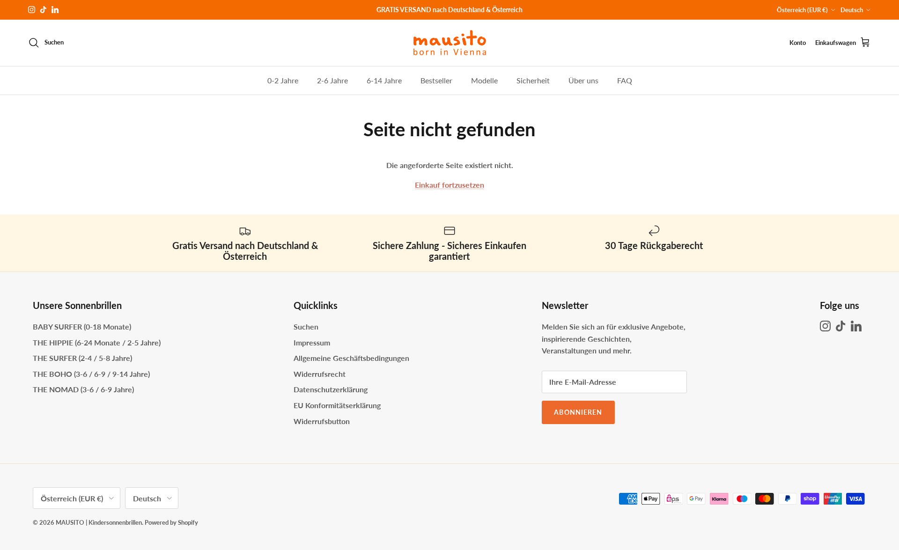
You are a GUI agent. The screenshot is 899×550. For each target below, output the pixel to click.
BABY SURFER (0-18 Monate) (82, 326)
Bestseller (436, 79)
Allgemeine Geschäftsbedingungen (351, 357)
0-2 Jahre (282, 79)
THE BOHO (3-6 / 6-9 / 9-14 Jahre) (91, 373)
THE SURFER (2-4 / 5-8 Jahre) (82, 357)
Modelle (484, 79)
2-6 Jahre (332, 79)
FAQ (624, 79)
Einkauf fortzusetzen (449, 184)
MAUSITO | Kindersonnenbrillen (99, 522)
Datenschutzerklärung (331, 389)
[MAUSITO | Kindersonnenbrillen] (449, 43)
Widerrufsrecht (320, 373)
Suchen (306, 326)
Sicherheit (533, 79)
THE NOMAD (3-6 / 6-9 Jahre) (83, 389)
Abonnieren (578, 412)
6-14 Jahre (384, 79)
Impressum (312, 342)
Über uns (583, 79)
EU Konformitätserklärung (337, 405)
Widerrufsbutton (322, 421)
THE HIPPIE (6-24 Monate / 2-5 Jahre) (97, 342)
